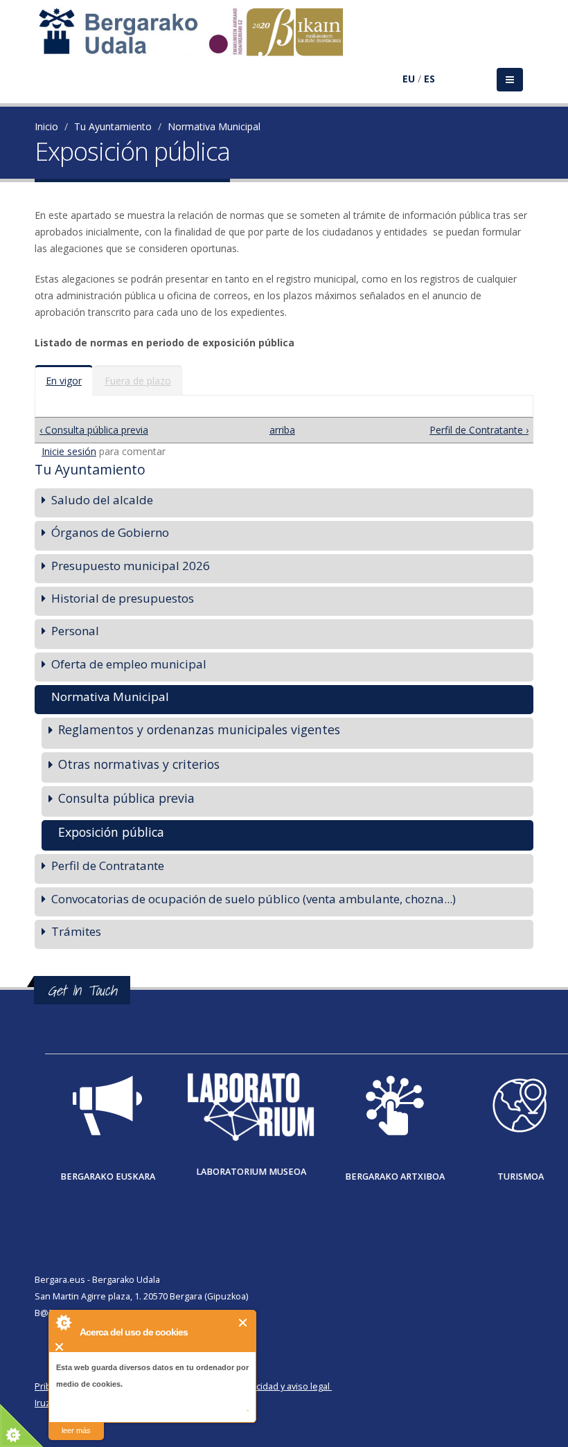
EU (408, 78)
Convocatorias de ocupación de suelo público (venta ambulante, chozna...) (253, 899)
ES (429, 78)
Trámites (76, 931)
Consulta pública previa (126, 798)
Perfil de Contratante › (479, 429)
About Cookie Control (63, 1322)
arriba (279, 429)
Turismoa (520, 1176)
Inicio (46, 126)
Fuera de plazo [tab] (138, 380)
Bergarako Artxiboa (395, 1176)
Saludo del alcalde (102, 500)
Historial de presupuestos (122, 598)
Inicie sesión (69, 451)
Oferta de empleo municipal (128, 664)
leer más (76, 1430)
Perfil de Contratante (107, 865)
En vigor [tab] (64, 380)
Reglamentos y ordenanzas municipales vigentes (199, 729)
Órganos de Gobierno (110, 532)
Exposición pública (111, 832)
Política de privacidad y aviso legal (261, 1386)
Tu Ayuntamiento (113, 126)
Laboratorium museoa (251, 1172)
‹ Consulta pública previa (93, 429)
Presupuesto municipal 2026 (130, 566)
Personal (75, 631)
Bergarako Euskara (107, 1176)
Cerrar (243, 1322)
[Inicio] (198, 38)
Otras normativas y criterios (139, 764)
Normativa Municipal (214, 126)
